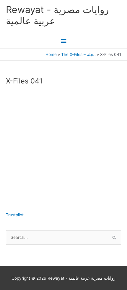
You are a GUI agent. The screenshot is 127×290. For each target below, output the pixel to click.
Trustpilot (15, 214)
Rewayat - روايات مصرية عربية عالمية (57, 15)
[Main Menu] (63, 41)
